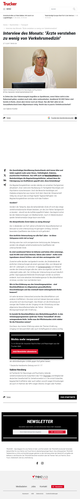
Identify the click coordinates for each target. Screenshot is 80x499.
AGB (32, 493)
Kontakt (43, 486)
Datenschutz (39, 493)
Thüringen (47, 376)
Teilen (8, 118)
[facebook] (37, 463)
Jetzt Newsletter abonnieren (25, 351)
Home (5, 25)
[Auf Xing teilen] (5, 184)
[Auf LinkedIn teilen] (5, 180)
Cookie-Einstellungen (52, 493)
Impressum (25, 493)
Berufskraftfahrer (52, 176)
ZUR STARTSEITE (67, 397)
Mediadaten (21, 486)
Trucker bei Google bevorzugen (62, 118)
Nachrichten (14, 25)
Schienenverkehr (44, 267)
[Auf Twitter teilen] (5, 175)
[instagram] (42, 463)
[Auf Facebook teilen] (5, 170)
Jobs (33, 486)
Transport (24, 25)
